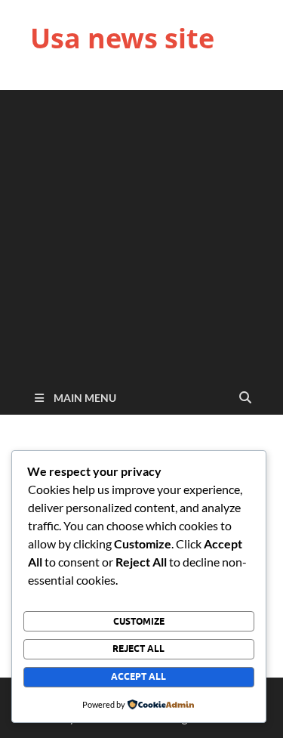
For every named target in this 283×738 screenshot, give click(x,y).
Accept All (138, 676)
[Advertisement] (141, 231)
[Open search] (245, 398)
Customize (139, 621)
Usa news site (122, 38)
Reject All (138, 648)
